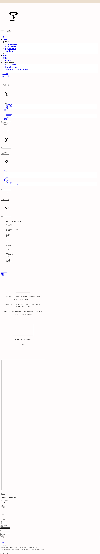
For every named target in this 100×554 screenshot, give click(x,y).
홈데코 (5, 58)
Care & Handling (11, 67)
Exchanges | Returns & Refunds (17, 69)
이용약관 (2, 542)
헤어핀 (5, 55)
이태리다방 (6, 60)
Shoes (7, 53)
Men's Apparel (10, 46)
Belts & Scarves (10, 51)
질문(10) (2, 274)
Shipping (8, 71)
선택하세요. (8, 234)
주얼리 (5, 39)
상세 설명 (2, 271)
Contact (5, 74)
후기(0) (2, 273)
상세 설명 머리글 (4, 270)
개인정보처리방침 (3, 544)
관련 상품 (2, 275)
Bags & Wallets (10, 49)
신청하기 (2, 535)
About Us (6, 76)
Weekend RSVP (10, 65)
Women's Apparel (11, 44)
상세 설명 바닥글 (4, 272)
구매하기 (3, 493)
